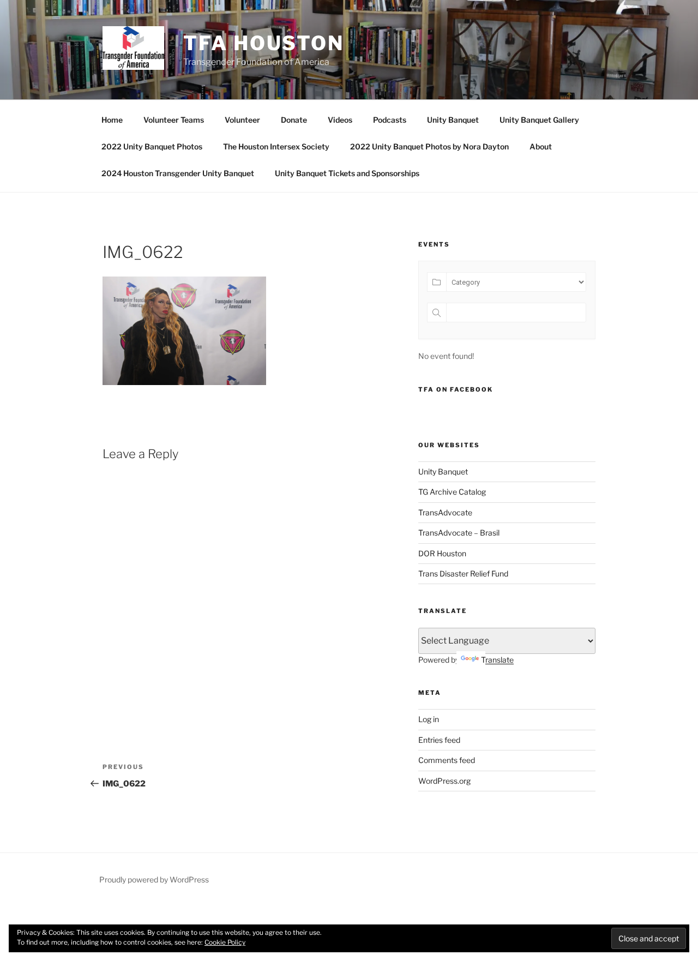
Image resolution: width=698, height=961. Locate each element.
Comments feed (446, 760)
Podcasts (389, 119)
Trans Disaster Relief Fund (463, 573)
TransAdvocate (445, 512)
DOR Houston (442, 553)
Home (112, 119)
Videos (340, 119)
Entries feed (439, 739)
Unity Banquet (453, 119)
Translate (497, 659)
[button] (133, 48)
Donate (294, 119)
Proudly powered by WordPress (154, 879)
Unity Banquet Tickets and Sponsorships (347, 173)
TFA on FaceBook (455, 389)
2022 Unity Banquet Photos (151, 146)
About (540, 146)
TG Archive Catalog (452, 491)
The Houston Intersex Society (276, 146)
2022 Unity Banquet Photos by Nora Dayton (429, 146)
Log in (428, 719)
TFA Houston (263, 43)
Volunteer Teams (173, 119)
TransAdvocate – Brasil (459, 532)
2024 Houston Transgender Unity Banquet (177, 173)
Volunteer (242, 119)
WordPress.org (444, 780)
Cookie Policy (224, 942)
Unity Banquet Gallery (539, 119)
